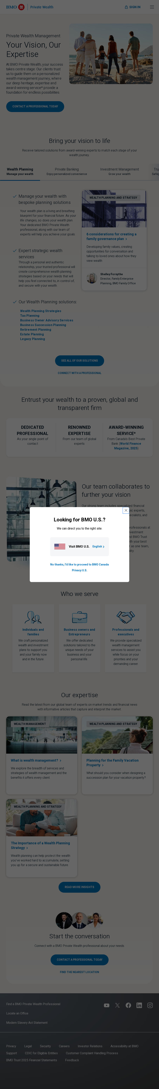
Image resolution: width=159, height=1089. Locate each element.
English (97, 546)
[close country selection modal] (126, 510)
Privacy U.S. (79, 570)
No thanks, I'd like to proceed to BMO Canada (79, 565)
